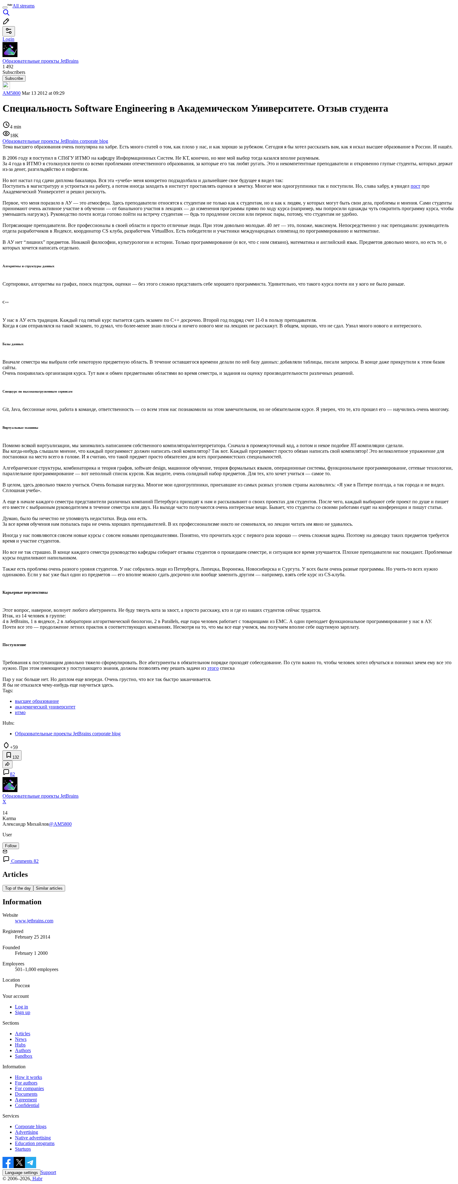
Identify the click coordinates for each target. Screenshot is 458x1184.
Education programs (35, 1143)
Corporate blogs (30, 1126)
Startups (23, 1149)
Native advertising (33, 1137)
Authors (23, 1050)
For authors (26, 1082)
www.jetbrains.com (34, 920)
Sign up (22, 1012)
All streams (23, 5)
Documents (26, 1094)
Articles (22, 1033)
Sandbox (23, 1056)
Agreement (26, 1099)
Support (48, 1172)
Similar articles (49, 888)
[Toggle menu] (4, 7)
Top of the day (18, 888)
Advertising (26, 1132)
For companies (29, 1088)
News (20, 1039)
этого (213, 668)
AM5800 (11, 93)
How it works (28, 1077)
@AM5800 (60, 824)
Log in (21, 1006)
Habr (36, 1178)
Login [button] (8, 39)
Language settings (21, 1172)
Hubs (20, 1044)
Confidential (27, 1105)
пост (415, 186)
